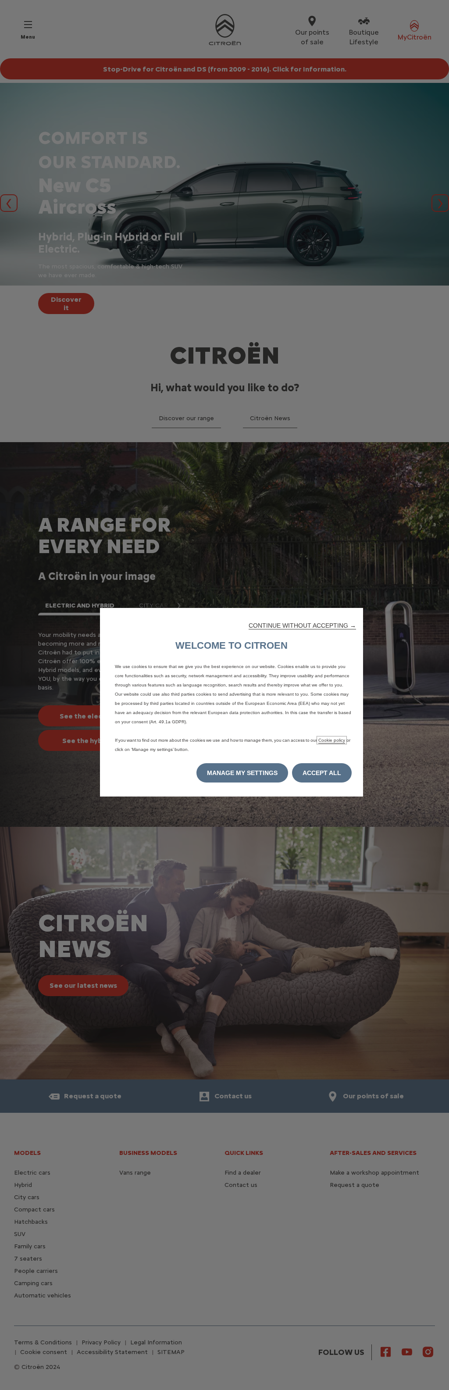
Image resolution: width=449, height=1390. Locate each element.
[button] (302, 625)
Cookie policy (331, 740)
